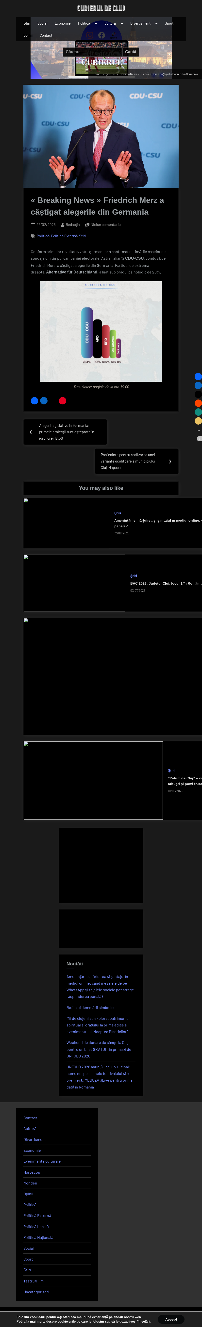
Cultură (110, 23)
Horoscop (31, 1172)
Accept (171, 1319)
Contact (46, 35)
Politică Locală (36, 1226)
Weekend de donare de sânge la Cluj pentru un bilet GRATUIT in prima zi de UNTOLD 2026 (99, 1049)
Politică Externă (64, 236)
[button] (34, 400)
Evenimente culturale (42, 1161)
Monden (30, 1183)
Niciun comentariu (106, 225)
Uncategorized (36, 1291)
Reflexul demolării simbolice (91, 1007)
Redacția (73, 224)
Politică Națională (38, 1237)
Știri (26, 23)
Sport (169, 23)
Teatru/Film (33, 1281)
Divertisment (140, 23)
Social (42, 23)
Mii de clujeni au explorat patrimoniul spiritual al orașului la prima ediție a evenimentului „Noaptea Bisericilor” (98, 1025)
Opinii (28, 35)
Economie (63, 23)
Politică (84, 23)
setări (145, 1321)
